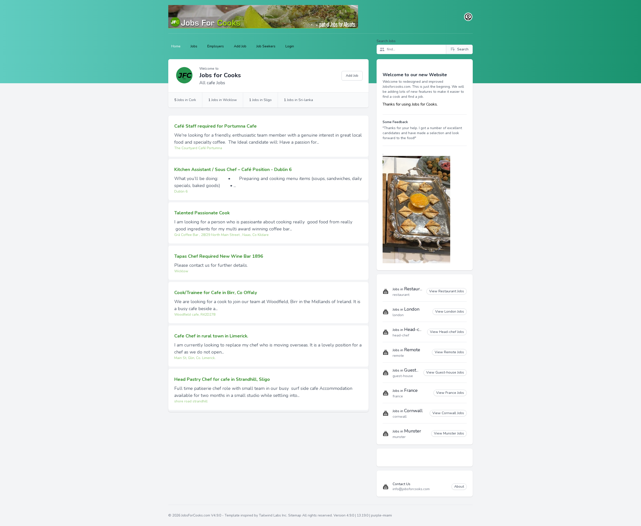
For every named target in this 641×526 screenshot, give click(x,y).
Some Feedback (395, 122)
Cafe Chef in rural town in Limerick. (211, 336)
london (398, 315)
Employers (215, 46)
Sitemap (294, 515)
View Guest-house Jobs (445, 372)
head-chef (401, 335)
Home (176, 46)
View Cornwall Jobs (448, 413)
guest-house (403, 376)
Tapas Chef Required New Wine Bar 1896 (218, 256)
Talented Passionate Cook (202, 213)
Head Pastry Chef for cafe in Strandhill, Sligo (222, 379)
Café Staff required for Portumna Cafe (215, 126)
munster (399, 436)
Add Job (240, 46)
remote (398, 355)
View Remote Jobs (449, 352)
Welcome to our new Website (415, 75)
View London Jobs (449, 311)
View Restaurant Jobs (446, 291)
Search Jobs (386, 41)
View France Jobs (450, 392)
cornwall (400, 416)
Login (289, 46)
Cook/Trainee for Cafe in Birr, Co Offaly (215, 293)
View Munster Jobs (449, 433)
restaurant (401, 294)
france (398, 396)
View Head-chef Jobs (447, 331)
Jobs (194, 46)
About (459, 486)
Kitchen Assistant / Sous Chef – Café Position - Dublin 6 (233, 169)
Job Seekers (265, 46)
